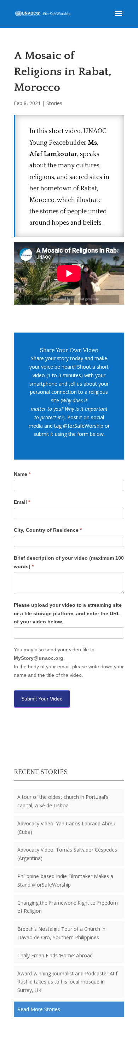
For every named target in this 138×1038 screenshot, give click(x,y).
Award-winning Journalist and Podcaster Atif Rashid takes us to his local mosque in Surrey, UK (67, 982)
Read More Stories (38, 1009)
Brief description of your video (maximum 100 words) (69, 562)
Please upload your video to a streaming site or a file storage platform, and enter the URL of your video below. (68, 613)
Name (22, 474)
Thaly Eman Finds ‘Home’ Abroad (55, 955)
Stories (54, 103)
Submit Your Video (42, 699)
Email (22, 502)
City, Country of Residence (48, 530)
